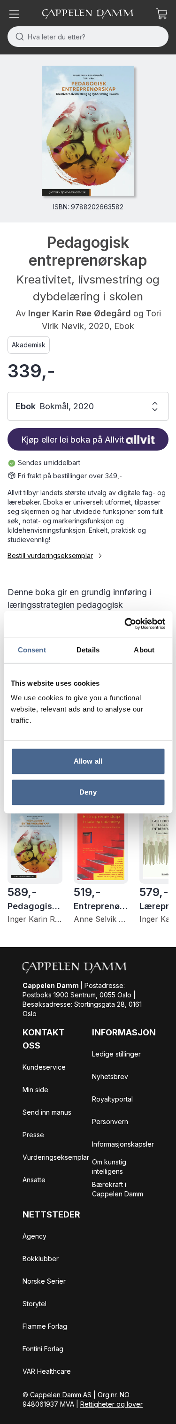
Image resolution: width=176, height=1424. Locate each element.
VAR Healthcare (47, 1371)
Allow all (88, 761)
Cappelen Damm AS (61, 1395)
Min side (35, 1090)
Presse (33, 1135)
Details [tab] (88, 650)
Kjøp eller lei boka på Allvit (72, 439)
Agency (34, 1236)
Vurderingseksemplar (56, 1157)
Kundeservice (44, 1067)
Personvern (110, 1121)
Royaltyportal (112, 1099)
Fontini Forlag (43, 1349)
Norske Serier (44, 1281)
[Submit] (18, 36)
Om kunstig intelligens (109, 1166)
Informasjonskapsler (123, 1144)
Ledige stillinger (116, 1054)
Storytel (34, 1304)
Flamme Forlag (45, 1326)
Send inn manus (47, 1112)
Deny (87, 792)
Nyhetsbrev (110, 1076)
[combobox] (88, 36)
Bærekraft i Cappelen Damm (117, 1189)
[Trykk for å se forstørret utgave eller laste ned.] (88, 131)
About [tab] (144, 650)
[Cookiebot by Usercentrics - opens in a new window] (125, 624)
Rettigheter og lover (111, 1404)
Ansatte (34, 1180)
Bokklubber (41, 1259)
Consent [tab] (32, 650)
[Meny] (14, 14)
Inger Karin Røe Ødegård (79, 313)
